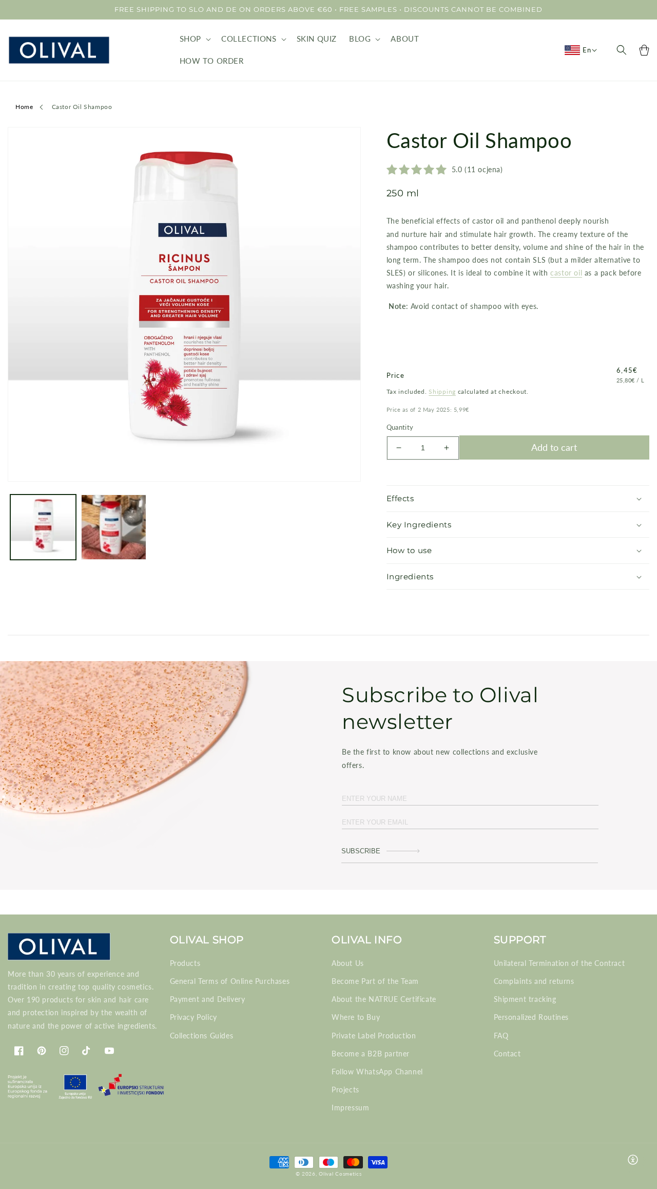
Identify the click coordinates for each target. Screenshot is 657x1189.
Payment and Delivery (207, 999)
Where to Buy (356, 1017)
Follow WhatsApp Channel (377, 1071)
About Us (348, 963)
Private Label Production (374, 1035)
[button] (194, 39)
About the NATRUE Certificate (384, 999)
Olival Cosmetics (340, 1173)
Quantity (400, 427)
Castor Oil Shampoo (82, 107)
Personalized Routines (531, 1017)
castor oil (566, 272)
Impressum (350, 1107)
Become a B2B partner (371, 1053)
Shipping (442, 391)
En (587, 50)
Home (24, 107)
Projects (345, 1089)
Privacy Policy (193, 1017)
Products (185, 963)
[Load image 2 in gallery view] (114, 527)
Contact (507, 1053)
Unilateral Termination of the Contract (559, 963)
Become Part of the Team (375, 981)
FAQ (501, 1035)
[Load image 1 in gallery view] (43, 527)
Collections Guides (202, 1035)
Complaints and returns (534, 981)
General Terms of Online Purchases (230, 981)
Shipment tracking (525, 999)
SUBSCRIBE (360, 851)
